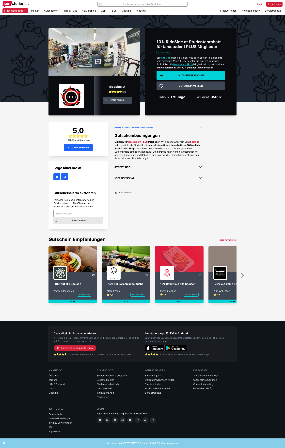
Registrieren (274, 4)
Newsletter (103, 397)
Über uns (53, 375)
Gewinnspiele (89, 10)
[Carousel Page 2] (142, 312)
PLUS (114, 10)
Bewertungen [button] (122, 167)
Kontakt (52, 388)
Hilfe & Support (56, 384)
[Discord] (130, 420)
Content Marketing (203, 384)
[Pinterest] (123, 420)
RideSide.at (117, 86)
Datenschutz (55, 414)
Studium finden (228, 10)
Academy (141, 10)
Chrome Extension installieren (77, 348)
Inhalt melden (124, 192)
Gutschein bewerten (78, 147)
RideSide (194, 141)
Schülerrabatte (273, 10)
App (103, 10)
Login (260, 4)
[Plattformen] (29, 4)
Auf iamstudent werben (205, 375)
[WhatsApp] (153, 420)
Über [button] (124, 178)
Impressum (54, 431)
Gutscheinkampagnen (205, 379)
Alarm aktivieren (78, 221)
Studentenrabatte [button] (14, 10)
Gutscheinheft (51, 10)
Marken (35, 10)
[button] (117, 92)
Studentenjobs (153, 375)
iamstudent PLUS (183, 64)
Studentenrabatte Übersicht (112, 375)
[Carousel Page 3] (205, 312)
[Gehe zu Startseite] (14, 4)
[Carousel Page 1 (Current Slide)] (79, 312)
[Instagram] (107, 420)
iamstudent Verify (202, 388)
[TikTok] (138, 420)
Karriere (52, 379)
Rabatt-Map (70, 10)
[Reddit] (145, 420)
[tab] (158, 141)
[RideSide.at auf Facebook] (57, 177)
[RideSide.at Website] (65, 177)
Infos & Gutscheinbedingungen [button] (133, 127)
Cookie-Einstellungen (59, 418)
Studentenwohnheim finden (159, 379)
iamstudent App (105, 392)
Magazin (126, 10)
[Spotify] (115, 420)
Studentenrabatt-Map (108, 384)
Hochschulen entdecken (158, 388)
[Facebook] (100, 420)
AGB (50, 427)
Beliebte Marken (105, 379)
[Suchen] (100, 4)
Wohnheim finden (250, 10)
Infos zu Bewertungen (60, 422)
